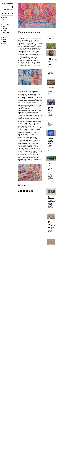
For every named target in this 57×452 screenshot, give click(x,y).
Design (4, 17)
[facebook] (2, 10)
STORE (4, 41)
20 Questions (6, 32)
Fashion (4, 22)
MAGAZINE (5, 35)
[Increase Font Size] (2, 13)
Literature (5, 24)
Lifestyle (4, 28)
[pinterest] (11, 10)
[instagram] (8, 10)
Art (3, 19)
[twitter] (5, 10)
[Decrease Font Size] (5, 13)
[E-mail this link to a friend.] (32, 191)
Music (4, 30)
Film (3, 26)
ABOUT (4, 39)
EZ (3, 37)
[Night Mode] (8, 13)
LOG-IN (4, 43)
